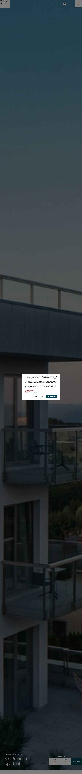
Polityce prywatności (35, 380)
